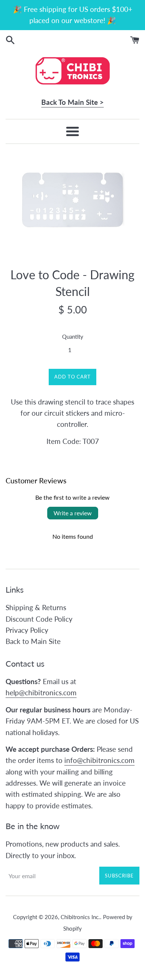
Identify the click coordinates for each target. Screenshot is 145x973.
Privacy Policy (27, 630)
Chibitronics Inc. (80, 917)
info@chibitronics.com (99, 760)
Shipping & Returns (36, 607)
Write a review (73, 512)
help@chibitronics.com (41, 692)
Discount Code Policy (39, 619)
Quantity (72, 336)
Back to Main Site (33, 641)
